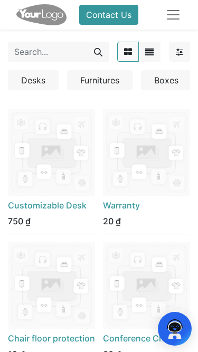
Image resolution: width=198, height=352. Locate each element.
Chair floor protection (51, 338)
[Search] (98, 52)
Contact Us (108, 14)
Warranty (121, 205)
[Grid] (128, 52)
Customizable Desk (47, 205)
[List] (149, 52)
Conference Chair (138, 338)
